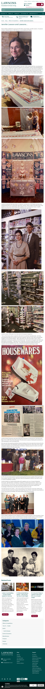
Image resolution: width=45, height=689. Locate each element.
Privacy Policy (35, 661)
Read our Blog (5, 679)
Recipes (4, 641)
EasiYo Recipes (7, 631)
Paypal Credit (35, 666)
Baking (18, 654)
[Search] (42, 9)
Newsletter (34, 664)
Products (5, 638)
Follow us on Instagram (10, 679)
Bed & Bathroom (20, 659)
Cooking (19, 656)
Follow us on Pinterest (7, 679)
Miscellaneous (6, 636)
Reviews (37, 1)
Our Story (34, 654)
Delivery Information (36, 658)
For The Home (20, 658)
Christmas (5, 643)
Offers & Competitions (7, 623)
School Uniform (20, 663)
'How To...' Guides (6, 625)
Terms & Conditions (36, 668)
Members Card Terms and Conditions (37, 670)
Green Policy (35, 663)
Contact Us (34, 656)
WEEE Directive (35, 673)
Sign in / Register (28, 3)
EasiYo (4, 628)
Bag (42, 4)
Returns (29, 1)
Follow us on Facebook (2, 679)
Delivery (25, 1)
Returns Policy (35, 659)
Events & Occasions (7, 633)
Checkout (39, 4)
